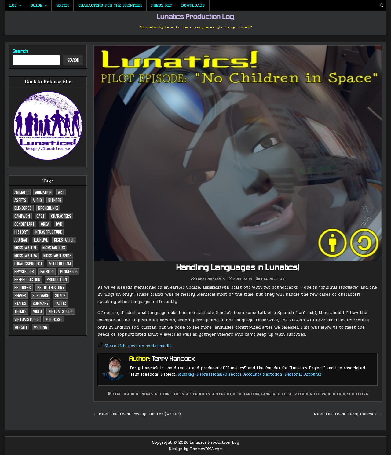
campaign (22, 216)
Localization (295, 393)
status (20, 303)
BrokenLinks (48, 208)
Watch (62, 5)
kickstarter (64, 240)
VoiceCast (53, 319)
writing (40, 327)
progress (22, 287)
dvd (59, 224)
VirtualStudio (26, 319)
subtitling (357, 393)
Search (20, 51)
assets (20, 200)
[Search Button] (381, 5)
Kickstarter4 (25, 256)
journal (20, 240)
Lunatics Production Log (195, 17)
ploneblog (69, 271)
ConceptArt (24, 224)
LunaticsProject (28, 263)
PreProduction (27, 279)
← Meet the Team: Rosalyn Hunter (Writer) (137, 414)
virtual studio (61, 311)
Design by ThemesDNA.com (196, 449)
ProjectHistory (50, 287)
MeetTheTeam (60, 263)
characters (61, 216)
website (20, 327)
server (20, 295)
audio (37, 200)
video (37, 311)
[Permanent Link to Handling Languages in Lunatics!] (238, 153)
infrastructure (48, 232)
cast (40, 216)
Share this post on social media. (138, 346)
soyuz (60, 295)
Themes (20, 311)
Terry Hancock (210, 279)
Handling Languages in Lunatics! (237, 268)
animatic (21, 192)
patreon (47, 271)
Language (270, 393)
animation (43, 192)
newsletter (24, 271)
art (61, 192)
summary (41, 303)
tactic (60, 303)
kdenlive (41, 240)
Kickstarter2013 (57, 256)
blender (54, 200)
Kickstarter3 (53, 248)
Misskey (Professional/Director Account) (219, 374)
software (40, 295)
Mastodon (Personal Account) (291, 374)
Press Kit (161, 5)
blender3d (23, 208)
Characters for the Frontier (110, 5)
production (57, 279)
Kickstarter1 (25, 248)
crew (45, 224)
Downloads (193, 5)
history (21, 232)
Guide (36, 5)
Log (13, 5)
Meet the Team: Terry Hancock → (348, 414)
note (315, 393)
